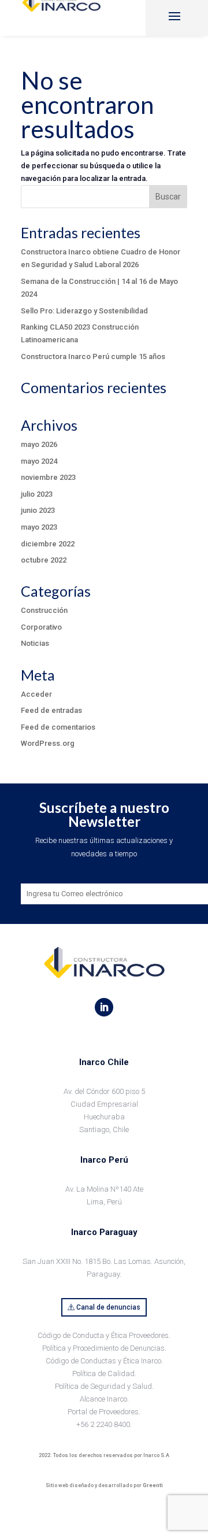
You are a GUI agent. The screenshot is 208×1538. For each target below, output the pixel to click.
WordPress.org (48, 743)
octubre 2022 (43, 560)
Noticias (35, 643)
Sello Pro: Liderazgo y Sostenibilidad (84, 310)
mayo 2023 (39, 527)
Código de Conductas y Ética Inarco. (104, 1360)
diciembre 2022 (48, 543)
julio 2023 (37, 494)
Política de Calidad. (104, 1373)
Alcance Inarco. (104, 1399)
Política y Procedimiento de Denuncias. (104, 1348)
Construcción (44, 610)
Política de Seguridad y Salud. (104, 1386)
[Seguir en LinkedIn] (104, 1007)
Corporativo (41, 627)
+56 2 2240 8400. (104, 1424)
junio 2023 (38, 510)
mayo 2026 (39, 444)
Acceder (36, 694)
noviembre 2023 (48, 477)
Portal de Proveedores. (104, 1411)
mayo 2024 (39, 461)
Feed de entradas (51, 710)
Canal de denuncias (108, 1307)
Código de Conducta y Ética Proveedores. (104, 1335)
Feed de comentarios (58, 727)
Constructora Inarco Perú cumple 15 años (93, 356)
